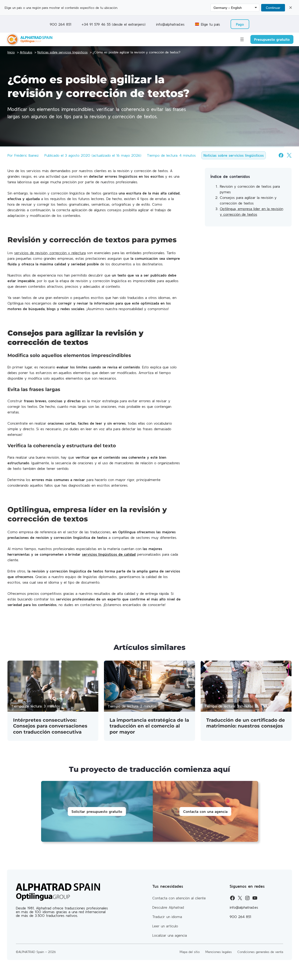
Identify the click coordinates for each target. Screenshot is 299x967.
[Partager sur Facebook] (281, 155)
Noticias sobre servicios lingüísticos (233, 155)
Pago (240, 24)
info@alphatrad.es (170, 24)
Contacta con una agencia (205, 811)
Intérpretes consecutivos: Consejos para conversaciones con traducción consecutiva (50, 726)
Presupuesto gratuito (272, 39)
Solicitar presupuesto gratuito (96, 811)
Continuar (273, 8)
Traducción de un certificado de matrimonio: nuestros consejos (245, 723)
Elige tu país (210, 24)
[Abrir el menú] (242, 39)
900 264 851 (60, 24)
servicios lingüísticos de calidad (109, 554)
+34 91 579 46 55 (97, 24)
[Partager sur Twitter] (289, 155)
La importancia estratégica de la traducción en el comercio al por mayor (149, 726)
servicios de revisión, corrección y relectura (50, 253)
